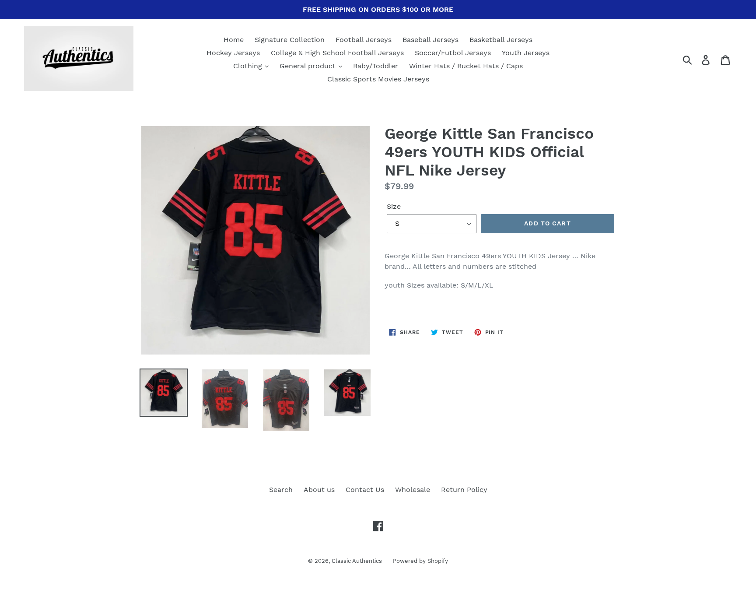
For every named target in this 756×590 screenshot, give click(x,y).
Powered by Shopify (420, 561)
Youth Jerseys (526, 53)
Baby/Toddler (375, 66)
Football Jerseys (364, 39)
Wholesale (412, 489)
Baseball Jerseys (430, 39)
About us (319, 489)
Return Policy (464, 489)
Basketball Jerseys (500, 39)
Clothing (248, 66)
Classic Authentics (357, 561)
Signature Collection (290, 39)
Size (394, 206)
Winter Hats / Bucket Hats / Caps (466, 66)
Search (281, 489)
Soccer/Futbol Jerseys (453, 53)
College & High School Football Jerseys (337, 53)
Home (234, 39)
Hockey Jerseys (233, 53)
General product (309, 66)
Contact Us (365, 489)
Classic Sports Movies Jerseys (378, 79)
